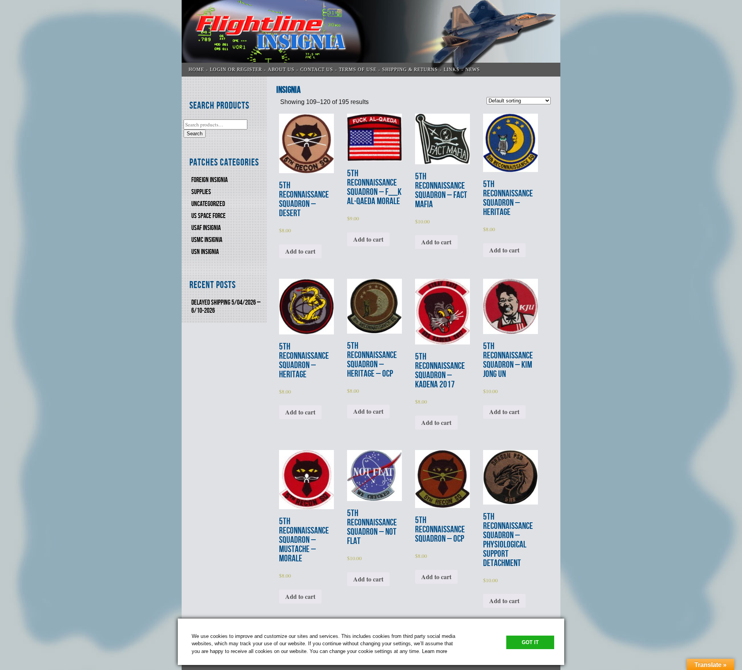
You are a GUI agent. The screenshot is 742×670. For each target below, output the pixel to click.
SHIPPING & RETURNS (410, 69)
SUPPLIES (201, 192)
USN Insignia (205, 252)
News (472, 69)
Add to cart (300, 251)
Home (196, 69)
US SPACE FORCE (208, 216)
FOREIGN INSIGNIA (209, 180)
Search (195, 133)
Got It (530, 642)
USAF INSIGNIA (206, 228)
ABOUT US (281, 69)
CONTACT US (316, 69)
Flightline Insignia (371, 38)
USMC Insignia (206, 240)
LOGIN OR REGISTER (236, 69)
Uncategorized (208, 204)
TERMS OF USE (357, 69)
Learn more (434, 651)
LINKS (451, 69)
